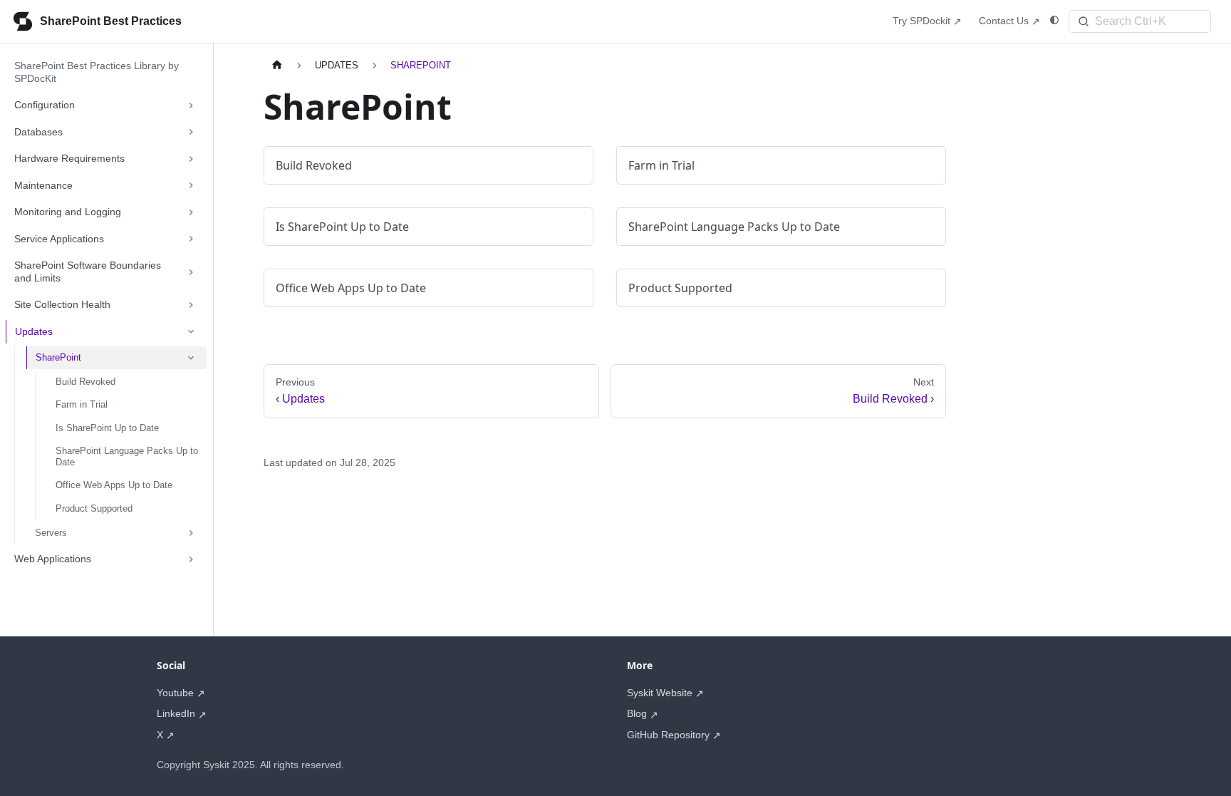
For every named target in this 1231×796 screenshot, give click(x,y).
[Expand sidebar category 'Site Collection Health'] (191, 305)
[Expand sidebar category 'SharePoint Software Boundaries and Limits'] (191, 272)
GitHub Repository (668, 734)
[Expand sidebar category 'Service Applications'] (191, 239)
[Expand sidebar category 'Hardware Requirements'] (191, 159)
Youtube (175, 692)
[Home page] (277, 65)
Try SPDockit (921, 20)
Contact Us (1004, 20)
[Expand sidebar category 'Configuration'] (191, 105)
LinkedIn (176, 713)
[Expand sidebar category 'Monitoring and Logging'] (191, 212)
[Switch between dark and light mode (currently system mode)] (1054, 20)
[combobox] (1140, 21)
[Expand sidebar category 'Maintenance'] (191, 186)
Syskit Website (659, 692)
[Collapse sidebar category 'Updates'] (191, 332)
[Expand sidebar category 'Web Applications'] (191, 559)
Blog (637, 713)
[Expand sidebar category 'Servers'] (191, 533)
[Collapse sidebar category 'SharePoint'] (191, 357)
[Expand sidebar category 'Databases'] (191, 132)
